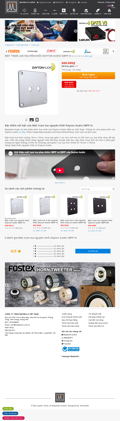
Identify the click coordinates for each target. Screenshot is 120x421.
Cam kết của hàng (95, 320)
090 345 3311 (94, 91)
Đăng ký (101, 2)
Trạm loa (35, 45)
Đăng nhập (110, 2)
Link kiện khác (22, 45)
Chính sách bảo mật (70, 323)
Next (75, 31)
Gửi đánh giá (93, 251)
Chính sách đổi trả (96, 326)
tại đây (22, 132)
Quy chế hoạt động (70, 320)
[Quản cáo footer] (60, 284)
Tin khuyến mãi (94, 314)
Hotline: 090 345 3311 (13, 418)
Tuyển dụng (67, 314)
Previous (6, 31)
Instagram (72, 2)
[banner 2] (97, 30)
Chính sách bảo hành (70, 326)
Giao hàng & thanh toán (72, 317)
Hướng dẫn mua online (98, 323)
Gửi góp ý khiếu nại (96, 317)
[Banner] (41, 30)
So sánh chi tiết (40, 230)
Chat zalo (8, 409)
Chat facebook (10, 413)
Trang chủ (9, 45)
